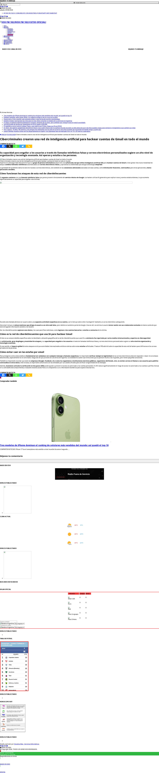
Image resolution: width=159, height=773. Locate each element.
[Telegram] (22, 146)
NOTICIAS (7, 27)
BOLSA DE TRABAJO (9, 39)
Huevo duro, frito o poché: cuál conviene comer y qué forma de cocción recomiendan (32, 119)
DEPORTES (9, 32)
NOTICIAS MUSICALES (9, 35)
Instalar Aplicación (80, 2)
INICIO (5, 25)
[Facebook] (0, 6)
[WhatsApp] (6, 6)
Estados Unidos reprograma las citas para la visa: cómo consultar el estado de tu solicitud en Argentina (38, 121)
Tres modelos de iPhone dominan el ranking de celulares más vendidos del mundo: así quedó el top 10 (38, 116)
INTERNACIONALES (11, 31)
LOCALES (6, 26)
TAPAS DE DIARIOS (8, 40)
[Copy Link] (29, 146)
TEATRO (8, 38)
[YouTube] (2, 6)
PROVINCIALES (10, 29)
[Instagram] (1, 6)
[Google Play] (7, 6)
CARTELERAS (7, 36)
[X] (9, 146)
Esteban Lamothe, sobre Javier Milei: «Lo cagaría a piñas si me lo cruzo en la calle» (31, 117)
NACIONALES (10, 30)
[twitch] (4, 6)
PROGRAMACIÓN (8, 41)
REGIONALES (10, 28)
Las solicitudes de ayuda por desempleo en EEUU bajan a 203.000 (25, 124)
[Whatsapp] (16, 146)
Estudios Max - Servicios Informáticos (26, 744)
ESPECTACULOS (10, 33)
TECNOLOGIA (10, 34)
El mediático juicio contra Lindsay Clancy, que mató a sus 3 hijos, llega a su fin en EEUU (33, 126)
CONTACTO (7, 44)
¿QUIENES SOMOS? (8, 43)
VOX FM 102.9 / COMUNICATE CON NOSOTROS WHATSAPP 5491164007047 (31, 13)
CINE (8, 37)
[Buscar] (1, 5)
